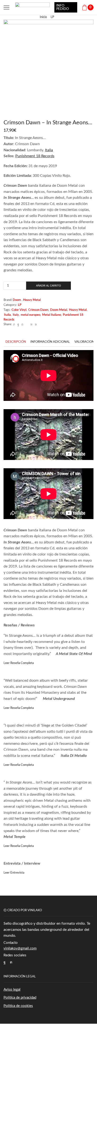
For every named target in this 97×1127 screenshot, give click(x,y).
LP (52, 17)
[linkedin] (31, 324)
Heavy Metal (32, 300)
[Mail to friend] (26, 324)
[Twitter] (14, 324)
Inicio (43, 17)
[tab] (15, 342)
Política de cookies (18, 1006)
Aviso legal (12, 989)
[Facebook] (18, 324)
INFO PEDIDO (62, 7)
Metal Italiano (51, 314)
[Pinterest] (22, 324)
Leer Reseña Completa (19, 663)
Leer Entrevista (14, 872)
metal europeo (30, 314)
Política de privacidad (20, 997)
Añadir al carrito (48, 285)
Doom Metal (58, 310)
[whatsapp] (35, 324)
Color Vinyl (19, 310)
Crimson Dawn (38, 310)
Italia (7, 314)
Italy (16, 314)
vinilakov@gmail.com (20, 948)
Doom (17, 300)
